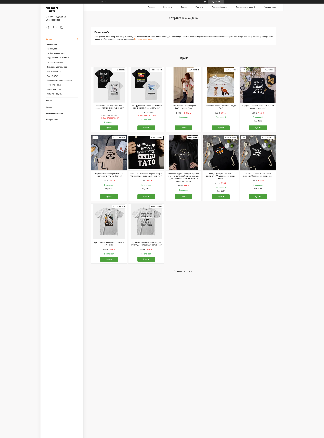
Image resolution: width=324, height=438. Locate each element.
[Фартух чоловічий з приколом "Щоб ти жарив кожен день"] (258, 85)
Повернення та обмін (54, 113)
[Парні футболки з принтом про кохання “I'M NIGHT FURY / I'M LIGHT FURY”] (109, 85)
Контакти (199, 7)
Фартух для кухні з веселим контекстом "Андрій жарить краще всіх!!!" (220, 176)
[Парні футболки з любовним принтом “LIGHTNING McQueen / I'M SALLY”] (146, 85)
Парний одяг (52, 44)
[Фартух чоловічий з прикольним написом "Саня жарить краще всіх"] (258, 152)
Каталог (49, 39)
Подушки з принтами (143, 39)
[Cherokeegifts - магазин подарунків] (62, 9)
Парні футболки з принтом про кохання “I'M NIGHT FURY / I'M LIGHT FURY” (109, 108)
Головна (151, 7)
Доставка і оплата (219, 7)
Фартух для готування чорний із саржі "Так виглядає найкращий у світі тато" (146, 175)
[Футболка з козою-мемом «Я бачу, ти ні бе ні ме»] (109, 221)
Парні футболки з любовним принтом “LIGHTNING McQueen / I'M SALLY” (146, 107)
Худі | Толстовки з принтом (58, 58)
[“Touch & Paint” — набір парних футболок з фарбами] (183, 85)
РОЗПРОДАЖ (52, 76)
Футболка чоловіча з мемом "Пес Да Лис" (221, 107)
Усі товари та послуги (183, 271)
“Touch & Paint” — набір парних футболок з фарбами (183, 107)
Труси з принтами (54, 85)
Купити (109, 128)
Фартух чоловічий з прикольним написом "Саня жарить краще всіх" (257, 175)
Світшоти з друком (54, 94)
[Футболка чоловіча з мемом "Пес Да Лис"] (221, 85)
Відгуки (49, 107)
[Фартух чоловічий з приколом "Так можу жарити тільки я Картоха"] (109, 152)
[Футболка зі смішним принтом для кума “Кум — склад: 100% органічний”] (146, 221)
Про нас (49, 101)
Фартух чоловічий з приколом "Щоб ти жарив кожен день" (258, 107)
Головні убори (52, 49)
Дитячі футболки (54, 89)
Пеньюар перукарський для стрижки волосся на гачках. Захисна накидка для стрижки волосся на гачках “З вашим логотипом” (183, 177)
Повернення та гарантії (245, 7)
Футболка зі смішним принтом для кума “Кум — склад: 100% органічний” (146, 243)
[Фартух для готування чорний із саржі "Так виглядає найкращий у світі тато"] (146, 152)
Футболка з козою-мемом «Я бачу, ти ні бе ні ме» (109, 243)
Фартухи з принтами (55, 62)
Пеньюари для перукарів (57, 67)
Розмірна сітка (52, 120)
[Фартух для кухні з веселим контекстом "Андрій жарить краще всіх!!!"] (221, 152)
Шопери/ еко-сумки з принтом (59, 80)
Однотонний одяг (54, 71)
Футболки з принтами (56, 53)
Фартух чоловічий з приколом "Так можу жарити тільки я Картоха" (109, 175)
